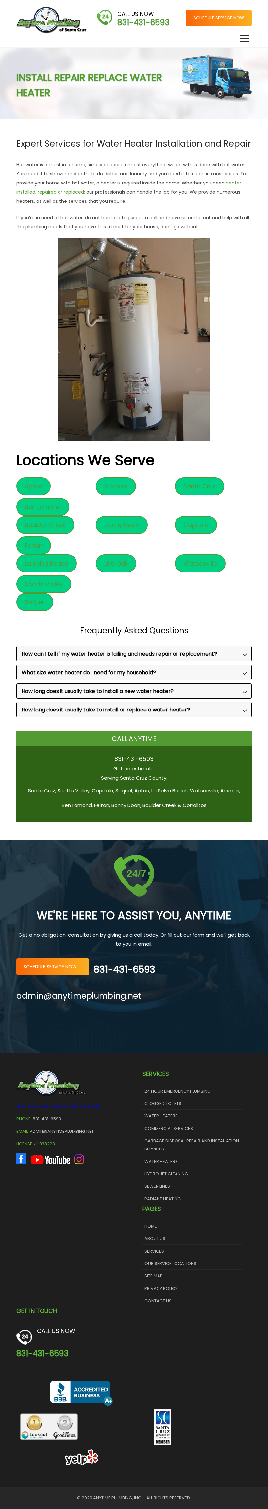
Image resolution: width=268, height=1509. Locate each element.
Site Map (153, 1276)
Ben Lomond (43, 507)
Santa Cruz (199, 486)
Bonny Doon (121, 525)
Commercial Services (168, 1128)
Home (150, 1226)
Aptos (33, 486)
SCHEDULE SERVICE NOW (218, 18)
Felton (33, 545)
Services (154, 1251)
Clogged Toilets (162, 1103)
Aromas (115, 486)
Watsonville (200, 563)
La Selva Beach (46, 563)
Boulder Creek (45, 525)
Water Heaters (161, 1116)
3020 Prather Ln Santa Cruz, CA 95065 (58, 1106)
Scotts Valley (44, 584)
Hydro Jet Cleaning (166, 1174)
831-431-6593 (143, 22)
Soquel (35, 602)
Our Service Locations (170, 1263)
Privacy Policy (160, 1288)
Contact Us (158, 1301)
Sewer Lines (157, 1186)
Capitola (196, 525)
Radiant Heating (162, 1199)
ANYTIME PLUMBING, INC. (117, 1498)
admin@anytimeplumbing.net (78, 996)
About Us (154, 1239)
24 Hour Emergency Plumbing (177, 1091)
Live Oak (116, 563)
